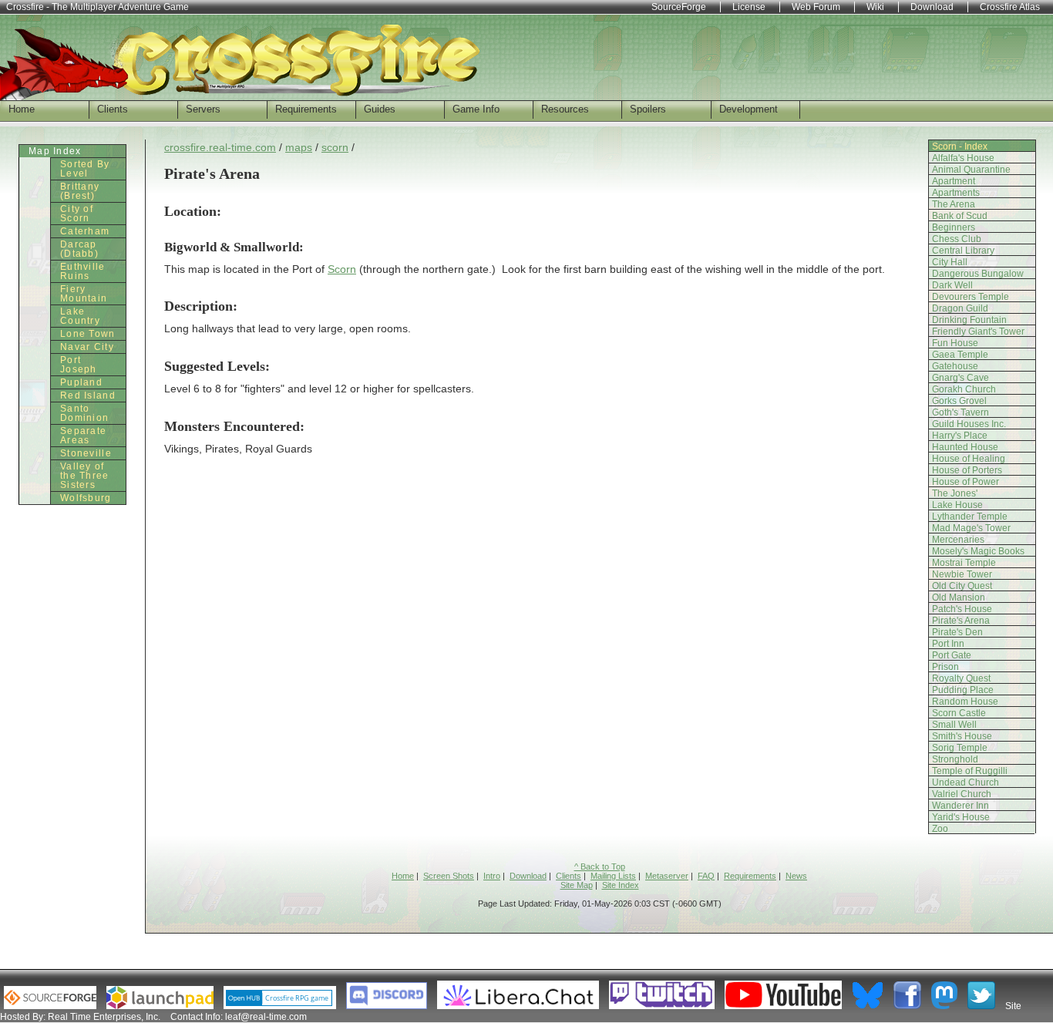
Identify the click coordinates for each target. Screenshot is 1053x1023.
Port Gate (951, 655)
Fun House (955, 343)
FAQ (706, 875)
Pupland (81, 382)
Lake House (957, 505)
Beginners (953, 227)
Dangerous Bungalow (978, 273)
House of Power (965, 481)
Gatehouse (955, 366)
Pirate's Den (957, 632)
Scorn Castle (959, 713)
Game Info (476, 109)
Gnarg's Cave (960, 377)
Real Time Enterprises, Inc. (104, 1016)
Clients (112, 109)
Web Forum (816, 7)
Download (528, 875)
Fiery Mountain (83, 293)
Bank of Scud (959, 215)
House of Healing (968, 458)
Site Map (576, 885)
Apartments (956, 192)
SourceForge (678, 7)
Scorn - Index (959, 146)
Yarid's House (961, 817)
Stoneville (86, 453)
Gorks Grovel (959, 400)
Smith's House (962, 736)
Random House (965, 701)
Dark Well (952, 285)
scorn (334, 147)
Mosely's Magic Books (978, 551)
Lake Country (80, 316)
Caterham (84, 231)
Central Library (963, 250)
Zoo (940, 828)
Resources (565, 109)
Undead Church (965, 782)
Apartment (953, 181)
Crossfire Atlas (1010, 7)
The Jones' (954, 493)
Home (21, 109)
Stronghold (955, 759)
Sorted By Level (85, 169)
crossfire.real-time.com (220, 147)
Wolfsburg (86, 498)
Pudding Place (963, 690)
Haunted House (965, 447)
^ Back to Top (599, 866)
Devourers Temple (970, 296)
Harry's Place (959, 435)
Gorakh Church (964, 389)
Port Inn (948, 643)
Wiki (875, 7)
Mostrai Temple (964, 562)
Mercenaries (958, 539)
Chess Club (956, 239)
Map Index (55, 151)
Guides (379, 109)
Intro (491, 875)
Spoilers (648, 109)
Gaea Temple (960, 354)
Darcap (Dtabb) (79, 249)
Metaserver (666, 875)
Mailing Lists (613, 875)
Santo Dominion (84, 413)
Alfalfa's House (963, 158)
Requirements (306, 109)
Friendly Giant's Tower (978, 331)
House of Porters (967, 470)
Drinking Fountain (969, 320)
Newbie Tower (962, 574)
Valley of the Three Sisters (84, 476)
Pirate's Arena (961, 620)
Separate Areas (83, 435)
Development (748, 109)
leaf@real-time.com (266, 1016)
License (748, 7)
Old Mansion (958, 597)
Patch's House (962, 609)
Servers (203, 109)
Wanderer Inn (960, 805)
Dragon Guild (960, 308)
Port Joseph (78, 364)
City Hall (949, 262)
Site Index (620, 885)
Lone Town (88, 333)
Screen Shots (448, 875)
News (796, 875)
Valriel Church (961, 794)
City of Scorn (76, 213)
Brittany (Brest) (79, 191)
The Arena (953, 204)
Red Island (88, 395)
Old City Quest (962, 586)
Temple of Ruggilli (970, 771)
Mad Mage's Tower (971, 528)
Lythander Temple (970, 516)
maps (298, 147)
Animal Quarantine (971, 169)
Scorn (342, 269)
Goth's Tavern (960, 412)
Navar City (87, 347)
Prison (945, 666)
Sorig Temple (959, 747)
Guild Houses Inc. (969, 424)
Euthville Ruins (83, 271)
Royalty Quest (961, 678)
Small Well (954, 724)
